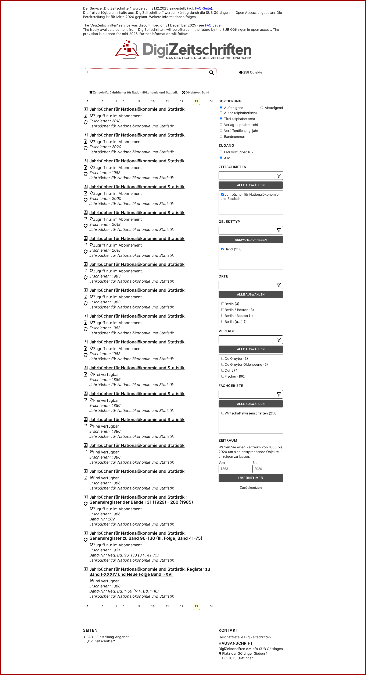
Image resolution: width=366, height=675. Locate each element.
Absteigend (273, 108)
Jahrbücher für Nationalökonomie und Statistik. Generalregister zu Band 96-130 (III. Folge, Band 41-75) (145, 536)
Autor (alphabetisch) (240, 113)
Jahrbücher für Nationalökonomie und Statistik (136, 109)
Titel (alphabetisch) (239, 119)
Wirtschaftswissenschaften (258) (251, 413)
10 (153, 101)
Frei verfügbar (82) (239, 152)
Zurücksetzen (251, 488)
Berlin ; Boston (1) (239, 316)
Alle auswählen (251, 185)
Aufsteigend (233, 108)
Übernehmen (250, 478)
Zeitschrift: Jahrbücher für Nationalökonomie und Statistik (135, 92)
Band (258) (234, 249)
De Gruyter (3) (236, 358)
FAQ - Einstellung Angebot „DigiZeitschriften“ (108, 639)
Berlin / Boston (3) (239, 310)
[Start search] (211, 73)
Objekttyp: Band (197, 92)
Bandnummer (234, 136)
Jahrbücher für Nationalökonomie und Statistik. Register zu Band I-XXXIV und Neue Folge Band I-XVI (149, 572)
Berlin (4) (232, 304)
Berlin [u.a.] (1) (236, 321)
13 (196, 101)
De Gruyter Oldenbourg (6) (246, 364)
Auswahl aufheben (251, 239)
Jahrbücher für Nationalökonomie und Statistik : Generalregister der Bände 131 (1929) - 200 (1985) (141, 500)
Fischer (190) (235, 376)
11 (167, 101)
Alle (226, 158)
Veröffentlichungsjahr (240, 130)
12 (181, 101)
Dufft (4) (232, 370)
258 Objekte (252, 72)
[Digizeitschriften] (183, 50)
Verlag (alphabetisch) (240, 125)
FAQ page (212, 25)
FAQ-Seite (203, 8)
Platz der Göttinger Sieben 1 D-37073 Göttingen (244, 655)
